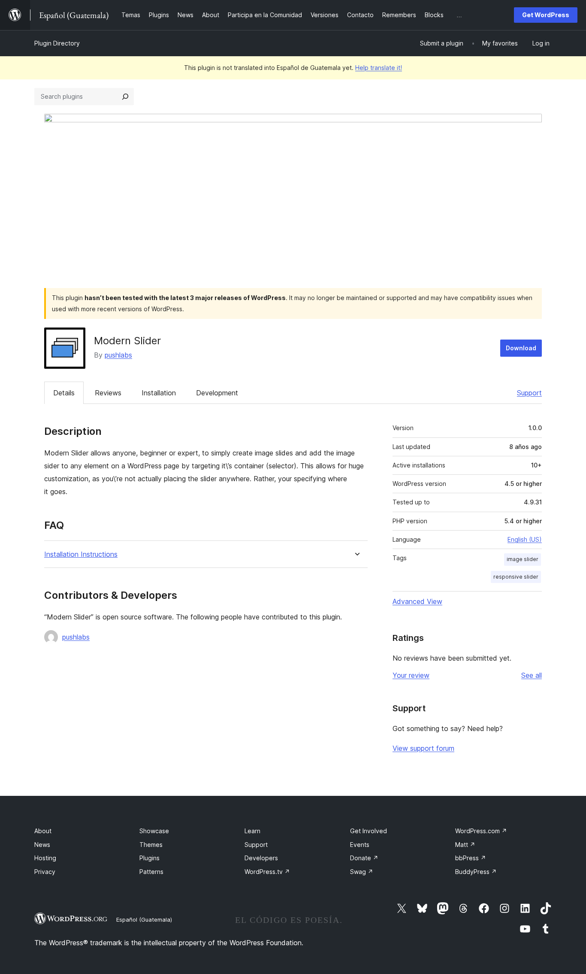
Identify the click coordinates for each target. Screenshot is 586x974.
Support (529, 392)
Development (217, 392)
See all (531, 675)
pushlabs (118, 355)
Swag (361, 871)
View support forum (423, 748)
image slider (522, 559)
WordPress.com (481, 830)
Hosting (45, 858)
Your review (411, 675)
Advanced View (417, 601)
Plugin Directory (57, 43)
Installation (159, 392)
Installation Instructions (81, 554)
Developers (261, 858)
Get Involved (368, 830)
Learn (252, 830)
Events (359, 844)
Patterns (151, 871)
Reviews (108, 392)
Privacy (44, 871)
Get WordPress (545, 14)
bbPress (470, 858)
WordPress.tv (267, 871)
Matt (465, 844)
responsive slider (515, 576)
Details (64, 392)
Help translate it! (378, 67)
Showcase (154, 830)
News (42, 844)
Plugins (149, 858)
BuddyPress (476, 871)
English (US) (524, 539)
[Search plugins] (125, 96)
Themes (151, 844)
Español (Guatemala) (144, 919)
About (42, 830)
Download (521, 348)
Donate (364, 858)
